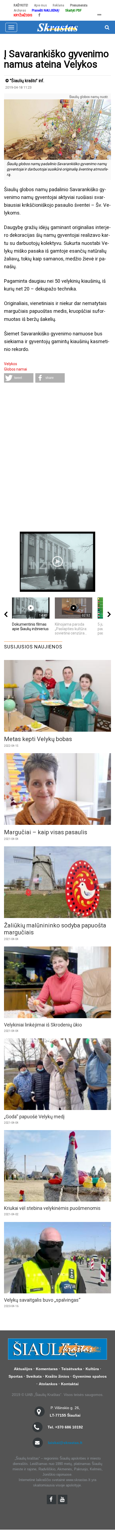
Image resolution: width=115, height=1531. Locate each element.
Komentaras (47, 1369)
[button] (18, 378)
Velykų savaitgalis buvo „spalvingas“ (42, 1300)
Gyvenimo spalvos (90, 1376)
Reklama (58, 5)
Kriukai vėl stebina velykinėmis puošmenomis (52, 1208)
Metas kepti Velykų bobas (38, 739)
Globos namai (15, 369)
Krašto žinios (57, 1376)
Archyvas (20, 10)
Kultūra (92, 1369)
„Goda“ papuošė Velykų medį (34, 1116)
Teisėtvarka (71, 1369)
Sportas (16, 1376)
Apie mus (40, 5)
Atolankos (48, 1384)
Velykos (10, 364)
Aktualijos (23, 1369)
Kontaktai (70, 1384)
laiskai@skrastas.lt (65, 1443)
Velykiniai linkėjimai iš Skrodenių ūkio (43, 1025)
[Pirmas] (57, 27)
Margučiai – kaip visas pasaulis (45, 832)
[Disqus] (57, 458)
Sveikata (34, 1376)
